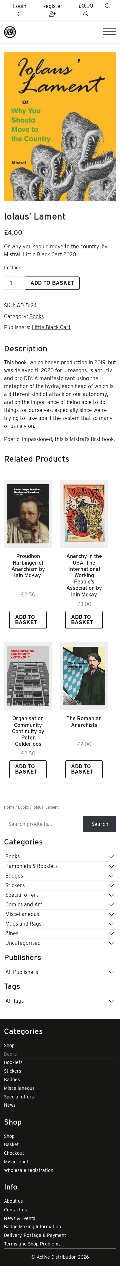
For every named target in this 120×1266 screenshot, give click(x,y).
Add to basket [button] (26, 620)
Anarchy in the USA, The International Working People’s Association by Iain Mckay (84, 575)
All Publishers (21, 972)
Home (9, 807)
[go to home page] (10, 31)
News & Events (19, 1218)
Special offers (22, 895)
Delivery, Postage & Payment (35, 1235)
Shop (9, 1045)
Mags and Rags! (24, 924)
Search (99, 824)
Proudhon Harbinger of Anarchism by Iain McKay (28, 566)
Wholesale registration (28, 1170)
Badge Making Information (32, 1226)
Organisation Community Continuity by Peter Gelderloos (28, 731)
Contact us (15, 1209)
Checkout (14, 1153)
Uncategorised (23, 943)
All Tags (14, 1001)
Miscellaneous (22, 914)
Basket (11, 1144)
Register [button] (52, 6)
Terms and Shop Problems (32, 1243)
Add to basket (52, 283)
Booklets (13, 1062)
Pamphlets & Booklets (31, 866)
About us (13, 1201)
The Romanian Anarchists (84, 721)
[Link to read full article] (28, 514)
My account (16, 1161)
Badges (14, 876)
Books (36, 316)
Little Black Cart (51, 327)
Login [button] (19, 6)
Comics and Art (23, 904)
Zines (11, 933)
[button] (86, 10)
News (10, 1105)
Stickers (15, 885)
